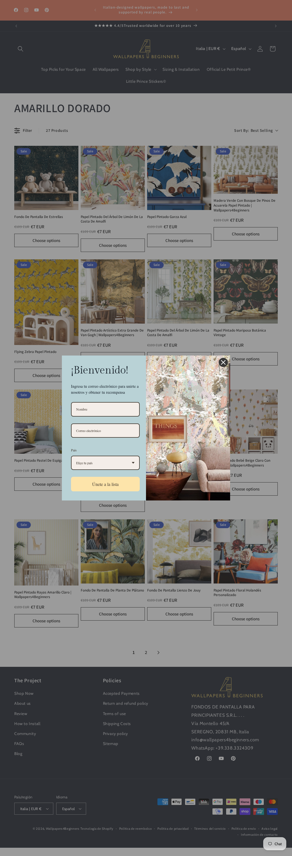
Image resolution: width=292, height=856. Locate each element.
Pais (74, 450)
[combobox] (105, 463)
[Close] (223, 362)
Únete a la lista (105, 484)
